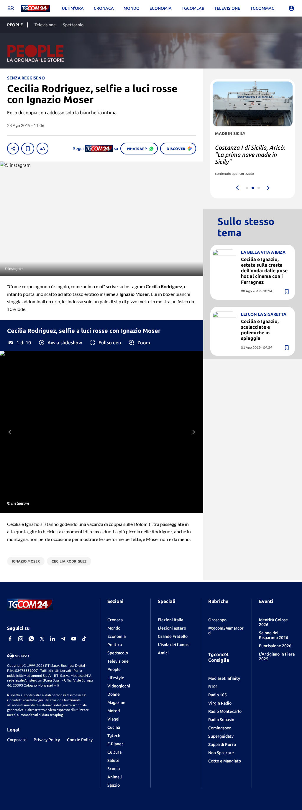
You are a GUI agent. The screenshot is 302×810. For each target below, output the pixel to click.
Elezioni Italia (170, 619)
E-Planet (115, 743)
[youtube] (74, 639)
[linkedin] (52, 639)
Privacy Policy (47, 739)
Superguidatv (221, 736)
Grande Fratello (173, 636)
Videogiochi (118, 686)
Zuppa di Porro (222, 744)
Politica (114, 644)
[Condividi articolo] (13, 148)
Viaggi (113, 719)
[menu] (10, 8)
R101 (213, 686)
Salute (113, 760)
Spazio (113, 785)
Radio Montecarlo (225, 711)
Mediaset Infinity (224, 678)
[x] (42, 639)
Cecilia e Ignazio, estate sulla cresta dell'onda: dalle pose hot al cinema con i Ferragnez (264, 271)
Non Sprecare (221, 752)
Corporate (17, 739)
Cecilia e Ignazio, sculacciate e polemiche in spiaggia (260, 330)
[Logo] (35, 8)
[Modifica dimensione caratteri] (42, 148)
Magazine (116, 702)
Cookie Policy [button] (80, 739)
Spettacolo (117, 653)
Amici (163, 653)
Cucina (113, 727)
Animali (114, 777)
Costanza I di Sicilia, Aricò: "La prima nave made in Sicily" (250, 154)
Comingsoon (220, 728)
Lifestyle (115, 677)
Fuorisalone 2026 (275, 645)
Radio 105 (217, 694)
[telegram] (63, 639)
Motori (113, 710)
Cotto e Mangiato (224, 761)
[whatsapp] (31, 639)
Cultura (114, 752)
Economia (116, 636)
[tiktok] (84, 639)
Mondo (113, 628)
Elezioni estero (172, 628)
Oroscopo (217, 619)
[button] (60, 342)
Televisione (118, 661)
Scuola (113, 768)
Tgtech (113, 735)
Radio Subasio (221, 719)
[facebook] (10, 639)
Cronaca (115, 619)
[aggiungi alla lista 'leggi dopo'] (27, 148)
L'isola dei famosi (174, 644)
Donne (113, 694)
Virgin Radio (220, 703)
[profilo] (291, 8)
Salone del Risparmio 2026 (273, 635)
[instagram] (21, 639)
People (114, 669)
